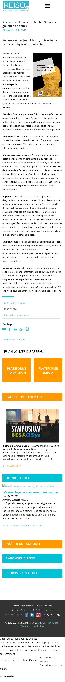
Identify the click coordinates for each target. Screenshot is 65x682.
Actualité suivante (16, 303)
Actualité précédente (17, 315)
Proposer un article (22, 573)
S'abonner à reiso (20, 558)
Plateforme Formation (16, 370)
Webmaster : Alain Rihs (32, 626)
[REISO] (16, 6)
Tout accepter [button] (10, 660)
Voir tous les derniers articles (23, 525)
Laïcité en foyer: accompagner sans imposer (30, 492)
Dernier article (18, 478)
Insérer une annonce (23, 544)
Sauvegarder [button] (7, 676)
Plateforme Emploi (48, 370)
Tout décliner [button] (30, 660)
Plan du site (52, 622)
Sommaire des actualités (13, 339)
